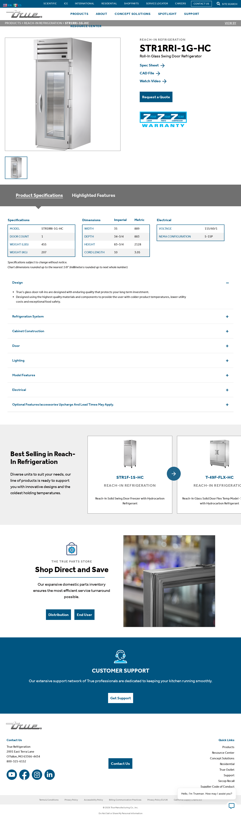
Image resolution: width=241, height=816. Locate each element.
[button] (174, 474)
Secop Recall (226, 781)
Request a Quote (156, 97)
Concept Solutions (132, 14)
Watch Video (150, 81)
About (101, 14)
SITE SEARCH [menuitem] (229, 4)
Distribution (58, 614)
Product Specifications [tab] (39, 195)
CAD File (147, 73)
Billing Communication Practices (125, 799)
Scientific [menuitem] (50, 3)
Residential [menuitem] (109, 3)
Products (79, 14)
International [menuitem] (84, 3)
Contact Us (120, 763)
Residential (227, 764)
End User (84, 614)
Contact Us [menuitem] (201, 3)
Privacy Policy (71, 799)
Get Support (120, 698)
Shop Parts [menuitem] (131, 3)
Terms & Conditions (49, 799)
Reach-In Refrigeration (43, 23)
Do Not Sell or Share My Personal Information (121, 813)
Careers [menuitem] (180, 3)
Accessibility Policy (93, 799)
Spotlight (167, 14)
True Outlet (226, 769)
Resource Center (85, 26)
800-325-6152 (16, 761)
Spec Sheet (149, 65)
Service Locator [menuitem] (157, 3)
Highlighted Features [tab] (93, 195)
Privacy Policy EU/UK (157, 799)
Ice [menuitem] (66, 3)
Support (191, 14)
